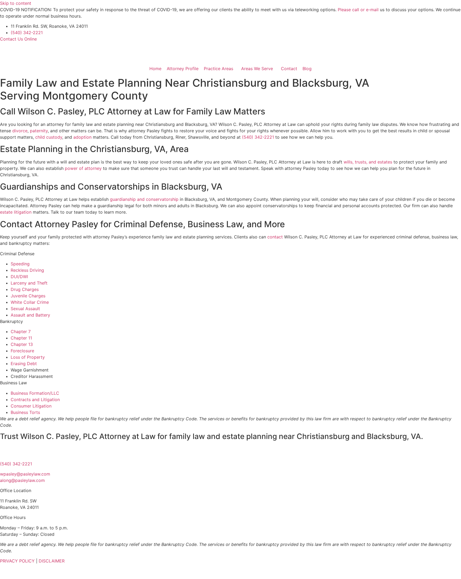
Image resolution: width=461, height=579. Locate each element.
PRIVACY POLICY (17, 561)
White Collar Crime (30, 302)
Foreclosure (22, 350)
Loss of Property (28, 357)
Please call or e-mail (358, 9)
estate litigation (15, 212)
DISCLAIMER (52, 561)
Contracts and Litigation (35, 399)
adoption (82, 137)
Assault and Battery (30, 315)
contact (275, 236)
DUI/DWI (19, 276)
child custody (48, 137)
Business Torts (25, 412)
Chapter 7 (21, 331)
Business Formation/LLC (35, 393)
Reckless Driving (27, 270)
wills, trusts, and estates (368, 162)
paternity (39, 130)
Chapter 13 (22, 344)
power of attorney (83, 168)
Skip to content (15, 3)
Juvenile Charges (28, 295)
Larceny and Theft (29, 283)
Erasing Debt (24, 363)
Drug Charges (25, 289)
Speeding (20, 263)
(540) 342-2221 (27, 32)
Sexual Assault (25, 308)
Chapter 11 (21, 338)
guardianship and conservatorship (144, 199)
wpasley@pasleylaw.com (25, 474)
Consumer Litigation (31, 406)
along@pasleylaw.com (22, 480)
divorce (19, 130)
